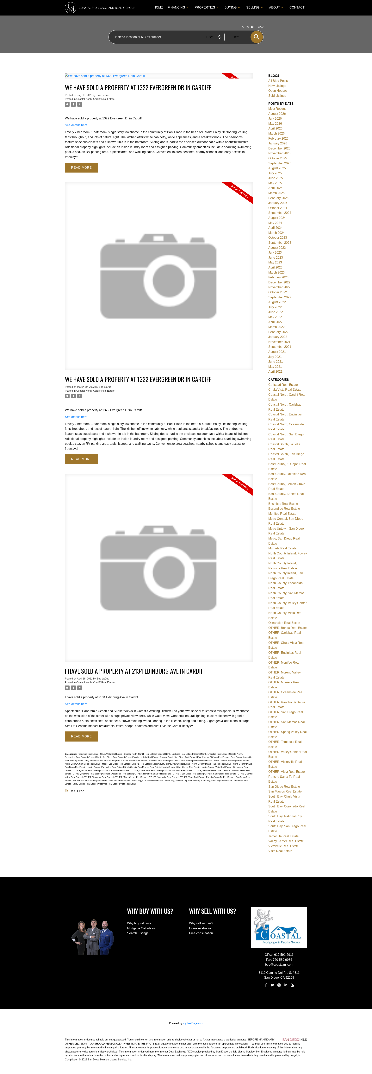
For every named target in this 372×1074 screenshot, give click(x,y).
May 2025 (275, 183)
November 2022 (279, 287)
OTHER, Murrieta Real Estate (87, 774)
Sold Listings (277, 95)
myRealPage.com (193, 1023)
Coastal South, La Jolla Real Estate (142, 757)
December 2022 (279, 282)
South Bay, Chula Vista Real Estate (114, 780)
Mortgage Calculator (141, 928)
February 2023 (278, 277)
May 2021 (275, 366)
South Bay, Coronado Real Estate (148, 780)
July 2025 (275, 173)
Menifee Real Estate (203, 760)
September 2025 (279, 163)
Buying (231, 7)
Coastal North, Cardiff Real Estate (95, 99)
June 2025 (275, 178)
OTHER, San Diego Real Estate (188, 774)
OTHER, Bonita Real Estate (86, 770)
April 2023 (275, 267)
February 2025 (278, 198)
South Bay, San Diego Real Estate (217, 780)
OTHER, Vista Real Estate (192, 777)
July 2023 (275, 252)
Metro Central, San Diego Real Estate (232, 760)
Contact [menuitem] (297, 7)
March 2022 (276, 327)
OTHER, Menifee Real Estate (208, 770)
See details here (76, 125)
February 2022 (278, 332)
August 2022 (277, 302)
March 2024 (276, 232)
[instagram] (279, 985)
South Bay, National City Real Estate (182, 780)
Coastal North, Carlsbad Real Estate (175, 754)
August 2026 (277, 113)
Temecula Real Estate (283, 836)
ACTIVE (245, 27)
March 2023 (276, 272)
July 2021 (275, 356)
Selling (252, 7)
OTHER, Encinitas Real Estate (178, 770)
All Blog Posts (278, 80)
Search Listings (137, 933)
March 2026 (276, 133)
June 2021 (275, 361)
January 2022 (277, 336)
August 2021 (277, 351)
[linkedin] (285, 985)
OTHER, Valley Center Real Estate (131, 777)
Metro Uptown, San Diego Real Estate (83, 764)
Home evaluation (201, 928)
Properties (205, 7)
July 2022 (275, 307)
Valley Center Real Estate (85, 784)
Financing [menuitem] (176, 7)
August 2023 (277, 247)
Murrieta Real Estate (141, 764)
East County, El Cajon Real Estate (213, 757)
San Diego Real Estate (284, 786)
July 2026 (275, 118)
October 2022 (277, 292)
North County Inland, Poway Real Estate (171, 764)
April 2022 (275, 322)
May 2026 (275, 123)
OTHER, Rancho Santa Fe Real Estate (153, 774)
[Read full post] (159, 78)
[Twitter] (272, 985)
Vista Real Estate (128, 784)
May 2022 (275, 317)
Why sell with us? (201, 923)
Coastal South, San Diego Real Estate (178, 757)
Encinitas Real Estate (159, 760)
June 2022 (275, 312)
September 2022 (279, 297)
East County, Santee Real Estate (131, 760)
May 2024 (275, 222)
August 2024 (277, 217)
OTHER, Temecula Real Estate (98, 777)
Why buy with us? (139, 923)
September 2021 (279, 346)
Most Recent (277, 108)
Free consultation (201, 933)
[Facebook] (266, 985)
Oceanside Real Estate (284, 622)
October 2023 (277, 237)
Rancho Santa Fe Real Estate (220, 777)
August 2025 (277, 168)
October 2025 (277, 158)
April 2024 (275, 227)
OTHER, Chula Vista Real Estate (146, 770)
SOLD (261, 27)
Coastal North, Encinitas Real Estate (210, 754)
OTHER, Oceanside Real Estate (117, 774)
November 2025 (279, 153)
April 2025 (275, 188)
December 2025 (279, 148)
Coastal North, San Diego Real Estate (106, 757)
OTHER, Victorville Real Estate (163, 777)
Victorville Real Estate (108, 784)
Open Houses (277, 90)
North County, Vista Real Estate (217, 767)
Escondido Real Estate (181, 760)
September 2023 (279, 242)
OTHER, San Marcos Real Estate (220, 774)
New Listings (277, 85)
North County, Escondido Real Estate (105, 767)
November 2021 (279, 342)
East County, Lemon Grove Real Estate (96, 760)
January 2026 (277, 143)
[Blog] (292, 985)
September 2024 (279, 212)
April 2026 (275, 128)
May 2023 (275, 262)
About (274, 7)
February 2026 (278, 138)
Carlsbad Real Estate (88, 754)
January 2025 (277, 203)
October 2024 (277, 208)
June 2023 (275, 257)
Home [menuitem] (158, 7)
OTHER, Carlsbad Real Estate (115, 770)
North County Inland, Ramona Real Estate (212, 764)
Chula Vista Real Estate (111, 754)
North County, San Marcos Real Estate (142, 767)
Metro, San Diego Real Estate (116, 764)
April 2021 (275, 371)
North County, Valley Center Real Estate (182, 767)
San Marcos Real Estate (84, 780)
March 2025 (276, 193)
